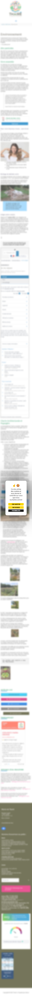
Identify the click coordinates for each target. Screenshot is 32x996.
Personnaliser (16, 511)
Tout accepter (16, 504)
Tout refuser (16, 507)
